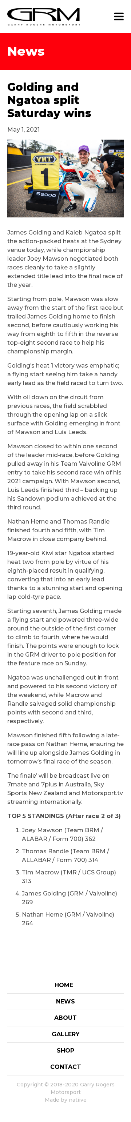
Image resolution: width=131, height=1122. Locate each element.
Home (64, 985)
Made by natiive (66, 1100)
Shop (65, 1050)
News (65, 1001)
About (65, 1017)
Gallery (66, 1034)
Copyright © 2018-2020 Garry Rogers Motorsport (66, 1088)
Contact (65, 1066)
